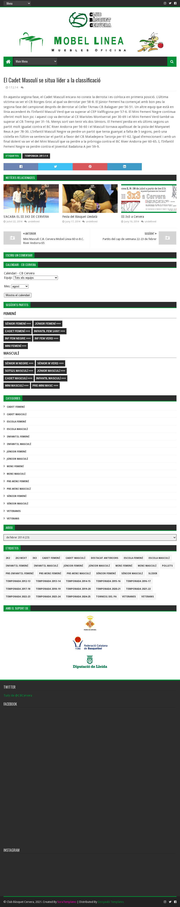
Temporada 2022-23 (18, 596)
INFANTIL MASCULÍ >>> (51, 378)
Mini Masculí (16, 473)
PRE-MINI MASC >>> (45, 385)
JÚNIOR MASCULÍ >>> (51, 370)
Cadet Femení (16, 406)
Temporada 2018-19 (48, 588)
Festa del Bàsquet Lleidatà (79, 216)
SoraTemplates (66, 901)
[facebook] (174, 3)
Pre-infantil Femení (20, 573)
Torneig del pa (106, 596)
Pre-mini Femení (18, 481)
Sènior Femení (17, 496)
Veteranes (14, 511)
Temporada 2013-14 (36, 156)
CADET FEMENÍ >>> (17, 331)
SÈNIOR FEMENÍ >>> (18, 323)
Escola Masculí (17, 429)
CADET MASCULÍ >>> (18, 378)
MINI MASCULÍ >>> (17, 385)
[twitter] (170, 3)
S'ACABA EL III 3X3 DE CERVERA (26, 216)
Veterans (13, 518)
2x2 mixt (21, 558)
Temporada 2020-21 (108, 588)
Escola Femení (16, 421)
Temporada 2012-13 (18, 581)
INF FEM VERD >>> (46, 338)
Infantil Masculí (19, 444)
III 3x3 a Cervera (132, 216)
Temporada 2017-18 (18, 588)
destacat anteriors (104, 558)
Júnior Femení (16, 451)
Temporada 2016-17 (138, 581)
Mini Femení (15, 466)
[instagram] (165, 3)
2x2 (8, 558)
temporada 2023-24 (48, 596)
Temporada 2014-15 (78, 581)
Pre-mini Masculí (19, 488)
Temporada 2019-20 (78, 588)
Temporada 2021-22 (138, 588)
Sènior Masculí (17, 503)
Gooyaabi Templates (111, 901)
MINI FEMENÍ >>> (15, 346)
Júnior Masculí (17, 458)
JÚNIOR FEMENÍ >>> (48, 323)
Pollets (167, 565)
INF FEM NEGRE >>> (18, 338)
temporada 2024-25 (78, 596)
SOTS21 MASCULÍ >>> (19, 370)
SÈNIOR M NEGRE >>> (19, 363)
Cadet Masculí (17, 414)
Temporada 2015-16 (108, 581)
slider (152, 573)
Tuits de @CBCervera (18, 695)
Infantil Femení (18, 436)
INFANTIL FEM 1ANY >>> (49, 331)
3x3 (34, 558)
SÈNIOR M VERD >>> (50, 363)
